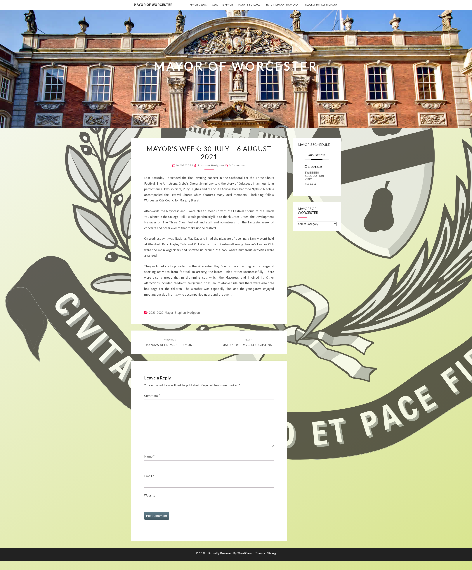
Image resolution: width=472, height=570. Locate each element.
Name (149, 456)
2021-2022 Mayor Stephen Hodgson (174, 312)
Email (149, 476)
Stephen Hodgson (211, 165)
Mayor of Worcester (153, 4)
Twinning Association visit (314, 176)
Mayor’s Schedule (249, 4)
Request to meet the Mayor (321, 4)
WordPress (245, 553)
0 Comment (237, 165)
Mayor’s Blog (198, 4)
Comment (152, 395)
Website (149, 495)
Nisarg (271, 553)
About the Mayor (222, 4)
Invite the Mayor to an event (283, 4)
